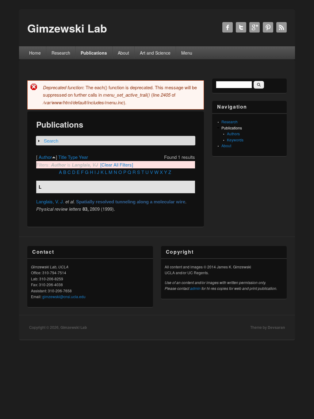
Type (73, 157)
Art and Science (155, 53)
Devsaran (276, 327)
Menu (186, 53)
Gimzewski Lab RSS (281, 27)
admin (195, 288)
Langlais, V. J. (50, 201)
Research (61, 53)
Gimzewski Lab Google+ (254, 27)
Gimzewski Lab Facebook (227, 27)
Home (35, 53)
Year (83, 157)
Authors (233, 133)
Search (51, 140)
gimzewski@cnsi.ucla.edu (64, 296)
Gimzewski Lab (73, 327)
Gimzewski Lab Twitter (241, 27)
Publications (94, 53)
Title (62, 157)
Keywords (235, 139)
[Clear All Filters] (116, 164)
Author (45, 157)
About (123, 53)
